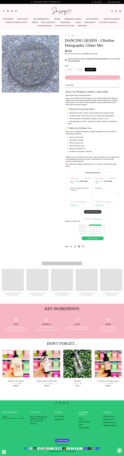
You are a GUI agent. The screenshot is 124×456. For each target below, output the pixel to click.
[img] (74, 178)
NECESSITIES (65, 22)
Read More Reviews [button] (93, 212)
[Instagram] (95, 2)
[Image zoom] (30, 64)
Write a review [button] (93, 238)
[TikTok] (98, 2)
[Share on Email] (83, 247)
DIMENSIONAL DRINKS (72, 19)
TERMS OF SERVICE (110, 425)
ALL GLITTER (59, 416)
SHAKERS (77, 381)
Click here (33, 424)
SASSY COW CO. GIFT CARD (64, 26)
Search (81, 419)
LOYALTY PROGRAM (44, 26)
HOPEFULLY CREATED (111, 19)
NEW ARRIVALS (8, 19)
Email (5, 417)
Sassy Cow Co (58, 451)
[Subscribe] (22, 417)
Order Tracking (84, 428)
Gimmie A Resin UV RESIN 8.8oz (46, 381)
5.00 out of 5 (97, 219)
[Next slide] (118, 195)
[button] (92, 77)
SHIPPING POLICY (109, 422)
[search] (112, 11)
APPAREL (57, 19)
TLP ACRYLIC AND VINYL (108, 22)
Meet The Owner (84, 422)
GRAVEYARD (82, 26)
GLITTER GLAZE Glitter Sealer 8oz (108, 381)
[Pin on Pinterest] (79, 247)
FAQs (80, 425)
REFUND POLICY (109, 419)
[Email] (101, 2)
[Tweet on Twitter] (75, 247)
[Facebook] (92, 2)
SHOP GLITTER (22, 19)
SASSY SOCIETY (90, 22)
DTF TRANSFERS (92, 19)
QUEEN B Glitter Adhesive (16, 381)
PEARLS (78, 22)
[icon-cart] (120, 11)
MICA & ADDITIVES (48, 22)
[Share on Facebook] (71, 247)
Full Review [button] (74, 205)
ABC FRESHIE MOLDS (41, 19)
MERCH (35, 22)
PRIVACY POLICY (109, 416)
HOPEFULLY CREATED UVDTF (16, 22)
